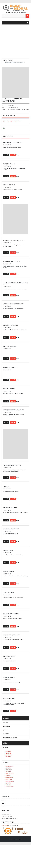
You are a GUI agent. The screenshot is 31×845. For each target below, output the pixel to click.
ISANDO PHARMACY (8, 550)
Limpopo (8, 775)
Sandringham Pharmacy (10, 508)
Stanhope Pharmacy (9, 571)
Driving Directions (16, 121)
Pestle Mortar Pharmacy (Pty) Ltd (13, 410)
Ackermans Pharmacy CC (10, 325)
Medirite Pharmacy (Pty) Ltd (11, 261)
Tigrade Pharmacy (8, 592)
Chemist (6, 734)
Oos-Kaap (8, 783)
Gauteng (8, 757)
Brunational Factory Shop (11, 529)
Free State (9, 770)
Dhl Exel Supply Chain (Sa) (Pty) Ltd (13, 240)
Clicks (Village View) (9, 164)
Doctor (6, 730)
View (5, 155)
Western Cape (10, 786)
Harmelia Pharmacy (9, 389)
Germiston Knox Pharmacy (11, 614)
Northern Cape (10, 781)
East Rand (9, 755)
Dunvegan (8, 751)
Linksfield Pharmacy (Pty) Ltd (12, 465)
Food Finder (5, 825)
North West (9, 779)
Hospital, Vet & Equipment (10, 737)
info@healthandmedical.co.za (11, 818)
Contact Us (4, 807)
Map (12, 155)
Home (4, 60)
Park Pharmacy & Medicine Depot (13, 142)
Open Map (6, 121)
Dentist (6, 722)
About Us (4, 800)
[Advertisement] (15, 41)
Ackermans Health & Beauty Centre (13, 304)
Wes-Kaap (8, 785)
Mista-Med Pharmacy (9, 698)
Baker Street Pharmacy (10, 346)
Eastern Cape (9, 766)
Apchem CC (6, 486)
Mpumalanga (9, 777)
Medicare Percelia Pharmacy (11, 635)
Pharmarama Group (9, 677)
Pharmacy (10, 60)
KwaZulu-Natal (10, 773)
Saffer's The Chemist (9, 656)
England (8, 768)
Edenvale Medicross (9, 185)
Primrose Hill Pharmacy (10, 367)
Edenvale (8, 753)
